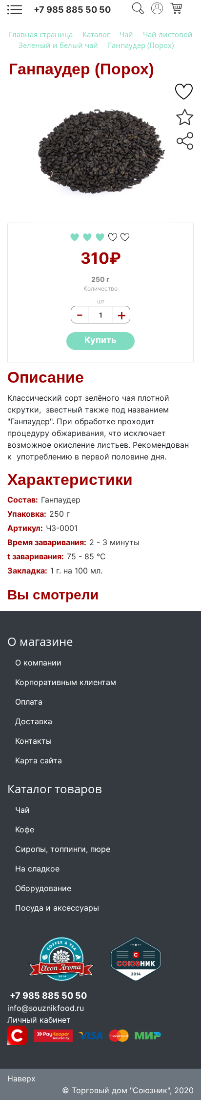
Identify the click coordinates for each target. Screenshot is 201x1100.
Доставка (33, 721)
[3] (101, 236)
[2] (88, 236)
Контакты (33, 741)
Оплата (28, 702)
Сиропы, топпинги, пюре (62, 849)
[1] (75, 236)
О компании (38, 662)
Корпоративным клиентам (65, 682)
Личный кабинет (39, 1020)
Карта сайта (38, 760)
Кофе (24, 829)
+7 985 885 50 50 (72, 9)
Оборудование (43, 888)
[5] (185, 92)
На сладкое (37, 868)
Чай (22, 810)
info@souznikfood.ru (45, 1008)
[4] (113, 236)
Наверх (21, 1078)
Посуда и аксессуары (57, 908)
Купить (100, 340)
